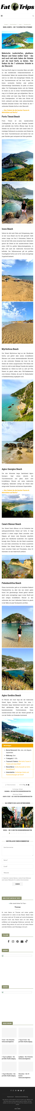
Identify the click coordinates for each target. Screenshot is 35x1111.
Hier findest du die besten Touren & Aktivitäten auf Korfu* (15, 111)
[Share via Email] (28, 785)
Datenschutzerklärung (21, 1097)
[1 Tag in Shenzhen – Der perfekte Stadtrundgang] (9, 1067)
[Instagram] (13, 942)
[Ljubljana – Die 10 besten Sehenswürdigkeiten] (25, 1050)
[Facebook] (8, 942)
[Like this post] (21, 785)
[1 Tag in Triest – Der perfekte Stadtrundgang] (25, 1033)
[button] (3, 820)
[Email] (22, 942)
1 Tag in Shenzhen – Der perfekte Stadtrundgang (9, 1075)
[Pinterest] (17, 942)
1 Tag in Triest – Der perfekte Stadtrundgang (25, 1040)
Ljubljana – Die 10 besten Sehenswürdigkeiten (25, 1058)
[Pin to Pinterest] (26, 785)
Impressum (10, 1097)
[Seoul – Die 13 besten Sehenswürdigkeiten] (17, 817)
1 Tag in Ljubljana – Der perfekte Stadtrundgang (9, 1058)
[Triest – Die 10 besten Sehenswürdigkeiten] (9, 1033)
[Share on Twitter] (24, 785)
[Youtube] (18, 1090)
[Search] (33, 15)
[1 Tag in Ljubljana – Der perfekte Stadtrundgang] (9, 1050)
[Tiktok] (26, 942)
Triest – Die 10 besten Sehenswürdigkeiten (8, 1040)
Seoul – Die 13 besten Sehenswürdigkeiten (17, 830)
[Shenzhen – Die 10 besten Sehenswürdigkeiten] (25, 1067)
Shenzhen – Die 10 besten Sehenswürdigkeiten (24, 1075)
